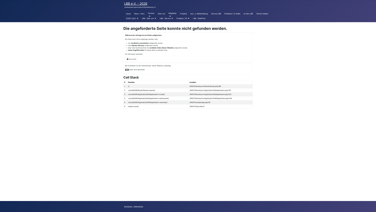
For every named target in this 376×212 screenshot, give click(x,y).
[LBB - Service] (172, 18)
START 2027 (131, 18)
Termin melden (262, 14)
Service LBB (216, 14)
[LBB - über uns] (155, 18)
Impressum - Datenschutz (133, 206)
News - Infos (139, 14)
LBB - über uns (148, 18)
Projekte (183, 14)
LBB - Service (165, 18)
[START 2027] (137, 18)
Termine (151, 13)
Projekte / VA (182, 18)
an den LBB (248, 14)
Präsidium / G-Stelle (232, 14)
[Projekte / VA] (188, 18)
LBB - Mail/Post (199, 18)
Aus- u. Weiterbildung (199, 14)
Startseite (132, 59)
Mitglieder (173, 13)
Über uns (161, 14)
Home (128, 14)
